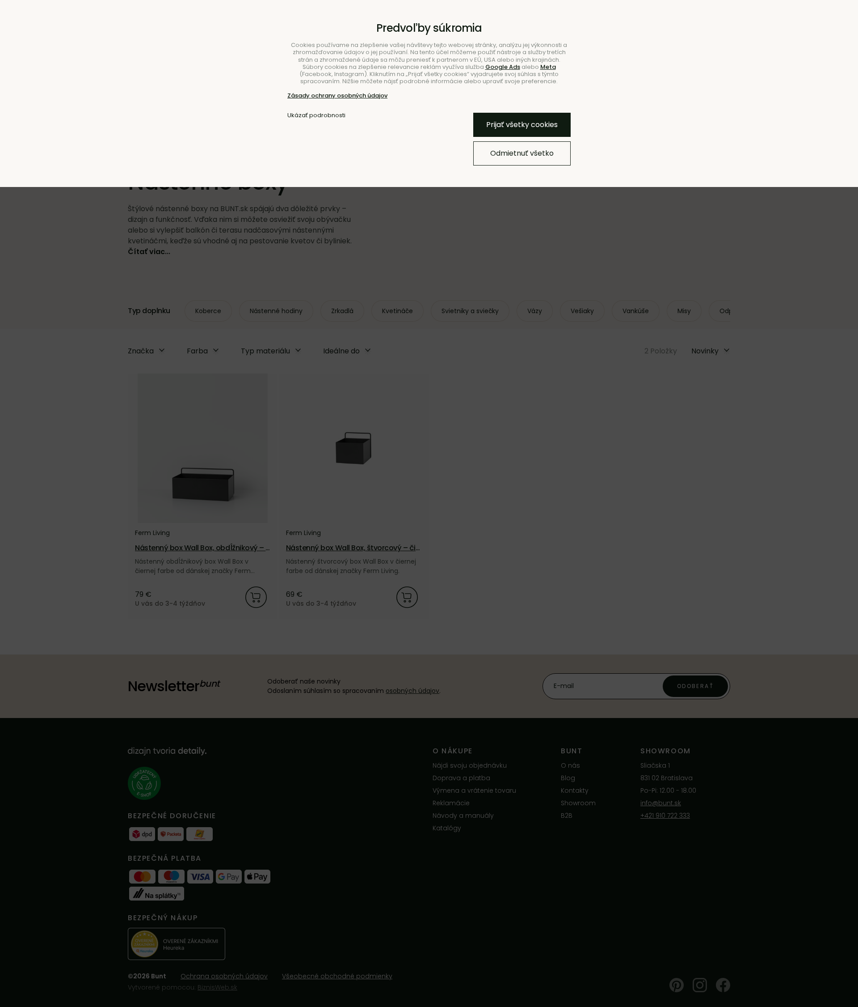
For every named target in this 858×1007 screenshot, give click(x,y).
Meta (548, 67)
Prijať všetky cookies (522, 124)
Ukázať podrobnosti (316, 115)
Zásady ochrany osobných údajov (337, 95)
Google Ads (502, 67)
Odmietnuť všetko (522, 153)
